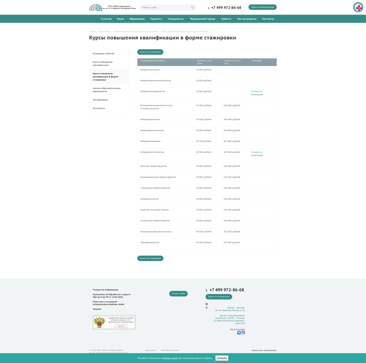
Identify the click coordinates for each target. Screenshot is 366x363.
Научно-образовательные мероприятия (107, 90)
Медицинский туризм (202, 18)
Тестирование (100, 99)
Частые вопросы (246, 18)
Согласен (222, 358)
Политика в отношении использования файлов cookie (108, 303)
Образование (137, 18)
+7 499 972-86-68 (226, 7)
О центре (106, 18)
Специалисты (176, 18)
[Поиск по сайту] (192, 8)
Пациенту (156, 18)
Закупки (97, 309)
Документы (99, 108)
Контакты (268, 18)
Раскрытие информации (105, 289)
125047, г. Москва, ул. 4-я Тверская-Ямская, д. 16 (230, 309)
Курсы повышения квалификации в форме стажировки (105, 76)
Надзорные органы (170, 350)
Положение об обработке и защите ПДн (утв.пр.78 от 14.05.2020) (111, 295)
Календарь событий (103, 53)
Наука (120, 18)
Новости (226, 18)
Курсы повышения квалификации (102, 63)
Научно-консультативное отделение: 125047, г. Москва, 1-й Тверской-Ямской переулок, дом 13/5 (228, 319)
